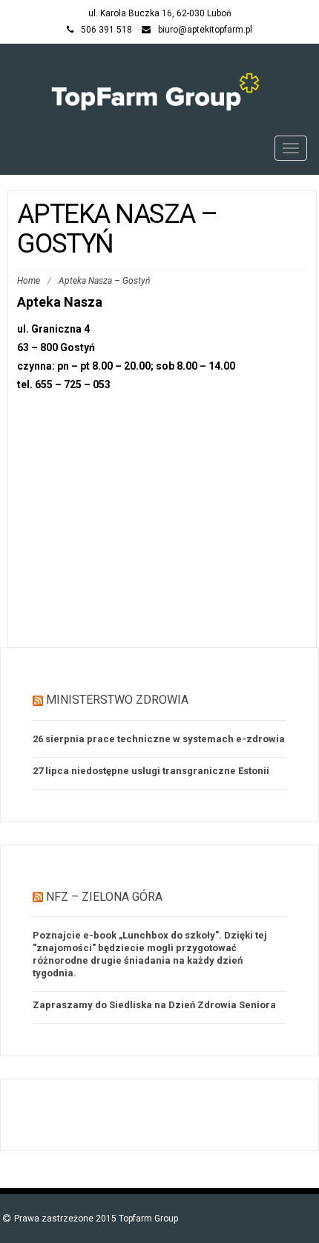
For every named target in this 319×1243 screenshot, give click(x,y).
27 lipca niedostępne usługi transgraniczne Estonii (151, 770)
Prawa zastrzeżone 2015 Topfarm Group (96, 1218)
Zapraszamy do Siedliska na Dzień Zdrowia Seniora (154, 1004)
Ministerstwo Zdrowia (117, 700)
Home (28, 281)
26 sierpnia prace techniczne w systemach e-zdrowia (159, 738)
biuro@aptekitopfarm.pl (205, 29)
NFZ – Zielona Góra (104, 897)
